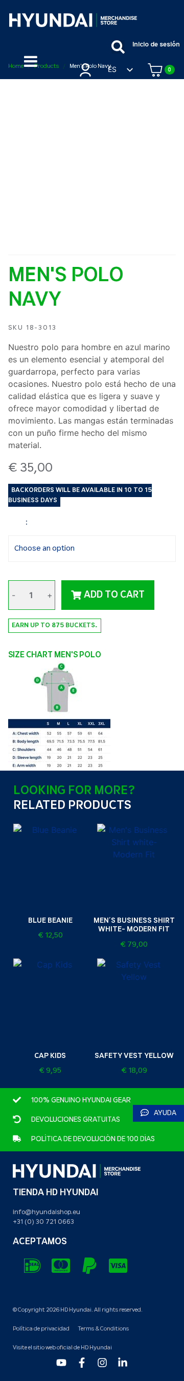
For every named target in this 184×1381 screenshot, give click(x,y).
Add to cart (114, 595)
